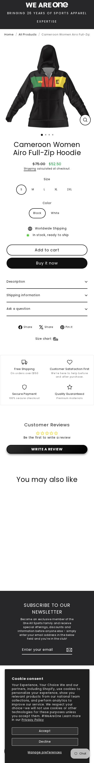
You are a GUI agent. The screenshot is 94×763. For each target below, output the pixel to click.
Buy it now (47, 263)
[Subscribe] (68, 649)
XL (56, 189)
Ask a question (18, 309)
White (55, 213)
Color (47, 203)
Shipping (30, 168)
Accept (44, 731)
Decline (45, 742)
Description (16, 282)
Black (37, 213)
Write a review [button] (47, 449)
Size (47, 179)
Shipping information (23, 295)
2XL (69, 189)
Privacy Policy (33, 720)
